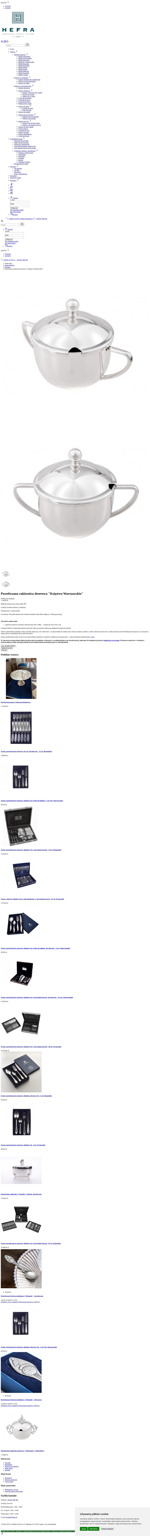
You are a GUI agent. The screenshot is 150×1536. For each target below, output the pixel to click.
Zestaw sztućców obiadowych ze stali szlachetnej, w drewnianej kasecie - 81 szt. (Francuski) (32, 899)
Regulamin (8, 1464)
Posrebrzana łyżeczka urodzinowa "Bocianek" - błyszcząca (21, 1400)
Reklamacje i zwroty (11, 1489)
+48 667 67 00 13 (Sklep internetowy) (21, 219)
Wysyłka (8, 1463)
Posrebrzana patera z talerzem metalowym (15, 702)
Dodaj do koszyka (7, 648)
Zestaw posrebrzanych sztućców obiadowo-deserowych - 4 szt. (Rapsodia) (26, 1096)
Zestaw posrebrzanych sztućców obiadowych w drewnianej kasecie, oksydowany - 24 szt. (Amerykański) (37, 997)
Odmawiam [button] (94, 1529)
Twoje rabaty (9, 1481)
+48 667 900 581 (41, 219)
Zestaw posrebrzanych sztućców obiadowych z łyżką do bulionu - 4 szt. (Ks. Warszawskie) (32, 801)
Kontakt (7, 1470)
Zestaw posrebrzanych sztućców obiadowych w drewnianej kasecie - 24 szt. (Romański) (31, 850)
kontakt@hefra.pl (11, 1517)
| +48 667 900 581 (21, 260)
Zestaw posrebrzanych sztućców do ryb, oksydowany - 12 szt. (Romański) (26, 751)
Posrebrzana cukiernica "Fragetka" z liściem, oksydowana (21, 1194)
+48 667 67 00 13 (9, 260)
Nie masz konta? (15, 212)
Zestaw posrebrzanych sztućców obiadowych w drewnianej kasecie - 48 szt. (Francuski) (31, 1047)
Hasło (12, 204)
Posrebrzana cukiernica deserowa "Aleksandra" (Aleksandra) (22, 1451)
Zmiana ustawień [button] (107, 1529)
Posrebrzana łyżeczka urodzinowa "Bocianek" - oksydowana (22, 1296)
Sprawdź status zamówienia (14, 1491)
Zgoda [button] (84, 1529)
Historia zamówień (11, 1480)
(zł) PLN (8, 8)
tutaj (92, 637)
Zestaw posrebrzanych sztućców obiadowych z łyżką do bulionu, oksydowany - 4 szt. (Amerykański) (35, 948)
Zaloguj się (14, 208)
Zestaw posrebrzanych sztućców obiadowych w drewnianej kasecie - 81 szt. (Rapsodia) (31, 1243)
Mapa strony (9, 1468)
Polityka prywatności (11, 1466)
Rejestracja (8, 1478)
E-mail (12, 200)
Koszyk (15, 215)
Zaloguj (15, 198)
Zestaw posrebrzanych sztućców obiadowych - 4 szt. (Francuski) (23, 1145)
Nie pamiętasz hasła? (17, 210)
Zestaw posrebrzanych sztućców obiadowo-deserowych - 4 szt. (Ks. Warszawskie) (29, 1347)
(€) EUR (8, 6)
